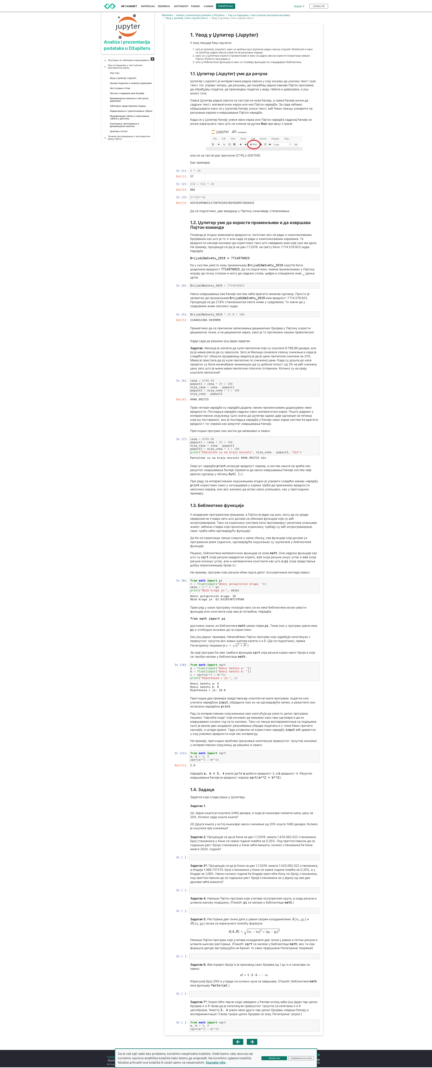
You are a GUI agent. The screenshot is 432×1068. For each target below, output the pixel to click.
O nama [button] (208, 6)
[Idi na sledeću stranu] (252, 1042)
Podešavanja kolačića (301, 1058)
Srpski (298, 6)
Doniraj (112, 1060)
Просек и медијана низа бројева (127, 93)
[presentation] (228, 239)
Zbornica (164, 6)
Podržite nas (225, 6)
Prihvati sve (274, 1058)
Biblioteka (167, 15)
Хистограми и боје (120, 88)
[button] (152, 59)
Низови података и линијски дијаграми (131, 83)
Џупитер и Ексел (119, 131)
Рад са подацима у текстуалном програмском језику (259, 15)
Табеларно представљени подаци (128, 106)
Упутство (114, 73)
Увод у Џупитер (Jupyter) (123, 78)
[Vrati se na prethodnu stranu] (238, 1042)
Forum (195, 6)
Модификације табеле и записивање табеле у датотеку (129, 117)
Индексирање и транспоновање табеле (131, 111)
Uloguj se (319, 6)
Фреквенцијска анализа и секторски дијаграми (129, 99)
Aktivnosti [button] (181, 6)
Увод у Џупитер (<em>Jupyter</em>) (187, 18)
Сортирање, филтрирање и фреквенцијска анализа (124, 124)
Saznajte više (215, 1062)
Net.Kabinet (129, 6)
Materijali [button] (148, 6)
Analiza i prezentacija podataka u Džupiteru (200, 15)
